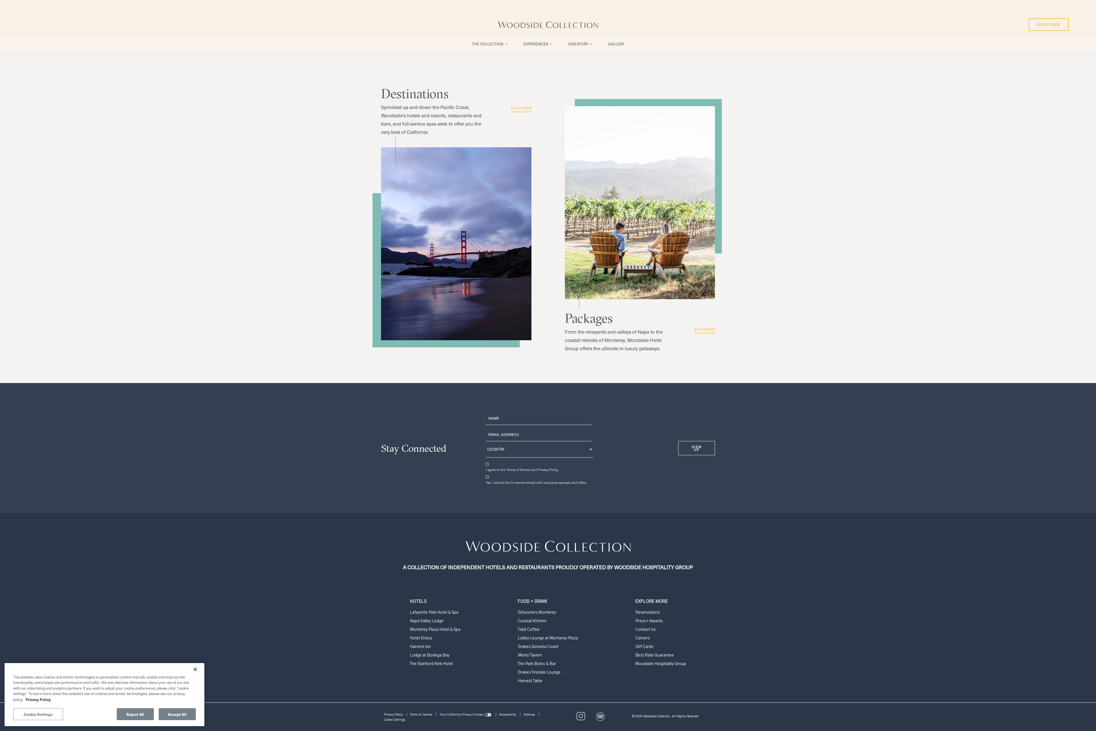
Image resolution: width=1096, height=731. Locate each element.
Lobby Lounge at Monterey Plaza (548, 638)
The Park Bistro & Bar (537, 664)
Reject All (135, 714)
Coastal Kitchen (532, 621)
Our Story (578, 44)
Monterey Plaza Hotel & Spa (435, 630)
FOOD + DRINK (532, 601)
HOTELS (418, 601)
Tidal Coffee (528, 630)
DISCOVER (704, 329)
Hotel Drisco (421, 638)
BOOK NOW (1047, 22)
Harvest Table (530, 681)
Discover (521, 108)
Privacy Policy (548, 469)
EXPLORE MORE (651, 601)
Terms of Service (518, 469)
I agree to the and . (522, 470)
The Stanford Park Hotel (431, 664)
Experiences (535, 44)
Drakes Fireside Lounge (539, 672)
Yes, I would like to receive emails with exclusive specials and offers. (536, 482)
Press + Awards (649, 621)
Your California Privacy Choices (461, 714)
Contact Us (645, 630)
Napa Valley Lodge (427, 621)
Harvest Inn (420, 647)
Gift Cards (644, 647)
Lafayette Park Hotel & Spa (434, 613)
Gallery (616, 44)
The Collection (487, 44)
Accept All (177, 714)
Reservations (647, 613)
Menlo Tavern (530, 655)
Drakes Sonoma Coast (538, 647)
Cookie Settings (394, 719)
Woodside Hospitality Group (660, 664)
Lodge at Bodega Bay (430, 655)
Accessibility (507, 714)
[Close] (195, 669)
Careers (642, 638)
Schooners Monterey (537, 613)
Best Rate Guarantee (654, 655)
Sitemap (529, 714)
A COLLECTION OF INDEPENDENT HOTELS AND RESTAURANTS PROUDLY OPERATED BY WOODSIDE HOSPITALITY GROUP (537, 565)
